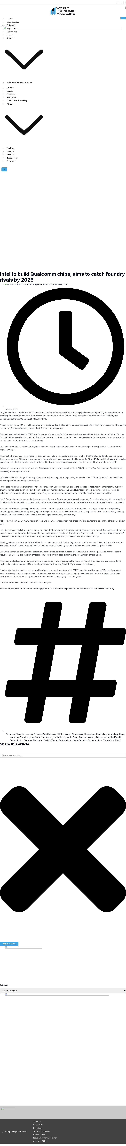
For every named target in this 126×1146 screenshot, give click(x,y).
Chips (121, 734)
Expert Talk (12, 28)
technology (97, 740)
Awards (10, 87)
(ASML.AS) (99, 459)
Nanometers (47, 737)
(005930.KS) (33, 419)
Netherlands (59, 737)
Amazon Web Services (44, 734)
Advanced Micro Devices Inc (19, 734)
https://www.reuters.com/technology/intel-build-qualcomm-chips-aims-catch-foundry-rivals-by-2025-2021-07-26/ (61, 588)
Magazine (11, 97)
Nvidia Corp (71, 737)
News (9, 35)
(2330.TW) (109, 415)
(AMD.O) (8, 437)
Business (11, 154)
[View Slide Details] (23, 948)
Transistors (108, 740)
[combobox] (63, 755)
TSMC (118, 740)
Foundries (24, 737)
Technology (12, 158)
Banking (10, 148)
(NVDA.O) (32, 437)
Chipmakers (89, 734)
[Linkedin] (123, 2)
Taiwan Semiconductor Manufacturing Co (70, 740)
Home (10, 18)
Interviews (12, 31)
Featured (11, 94)
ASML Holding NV (64, 734)
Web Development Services (19, 82)
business (79, 734)
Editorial (11, 25)
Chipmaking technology (107, 734)
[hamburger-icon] (123, 18)
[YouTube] (125, 2)
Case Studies (13, 21)
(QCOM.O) (99, 412)
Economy (11, 161)
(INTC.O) (33, 412)
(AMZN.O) (21, 425)
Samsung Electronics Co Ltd (37, 740)
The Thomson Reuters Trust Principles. (33, 582)
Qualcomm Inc (102, 737)
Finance (10, 151)
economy (14, 737)
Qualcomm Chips (86, 737)
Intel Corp (35, 737)
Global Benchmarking (17, 100)
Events (10, 90)
